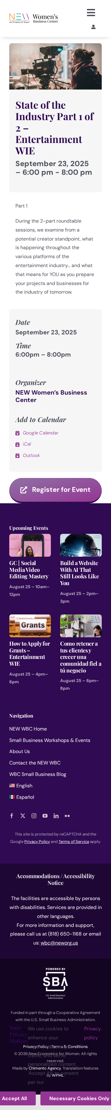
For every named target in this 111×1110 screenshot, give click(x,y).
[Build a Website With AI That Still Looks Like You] (81, 538)
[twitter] (22, 815)
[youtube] (45, 815)
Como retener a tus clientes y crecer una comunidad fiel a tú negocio (80, 657)
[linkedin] (56, 815)
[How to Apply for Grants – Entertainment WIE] (30, 618)
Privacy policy (92, 1033)
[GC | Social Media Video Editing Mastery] (30, 538)
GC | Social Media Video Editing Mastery (28, 569)
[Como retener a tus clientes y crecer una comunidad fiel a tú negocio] (81, 618)
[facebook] (11, 815)
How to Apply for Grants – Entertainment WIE (29, 653)
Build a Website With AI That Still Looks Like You (79, 573)
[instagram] (33, 815)
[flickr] (67, 815)
